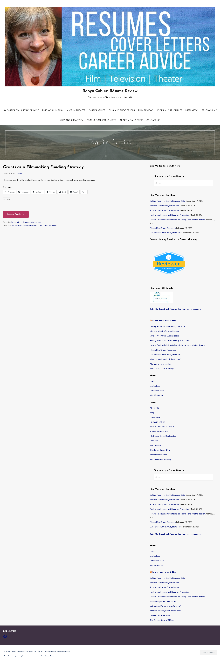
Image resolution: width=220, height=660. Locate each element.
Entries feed (155, 386)
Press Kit (154, 440)
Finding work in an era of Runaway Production (169, 215)
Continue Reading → (16, 214)
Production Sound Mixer (101, 120)
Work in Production (158, 454)
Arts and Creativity (71, 120)
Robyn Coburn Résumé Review (109, 91)
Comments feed (157, 390)
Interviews (191, 110)
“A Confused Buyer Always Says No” (165, 232)
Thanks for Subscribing (160, 450)
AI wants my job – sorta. (160, 364)
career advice (17, 225)
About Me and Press (131, 120)
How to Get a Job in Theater (162, 426)
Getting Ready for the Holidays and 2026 (167, 201)
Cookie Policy (49, 656)
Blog (152, 412)
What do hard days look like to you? (165, 359)
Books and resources (169, 110)
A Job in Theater (76, 110)
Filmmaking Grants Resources (163, 228)
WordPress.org (156, 395)
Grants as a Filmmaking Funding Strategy (43, 167)
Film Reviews (145, 110)
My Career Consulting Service (21, 110)
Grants (45, 225)
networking (53, 225)
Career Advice (97, 110)
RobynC (20, 173)
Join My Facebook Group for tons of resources (175, 309)
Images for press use (159, 431)
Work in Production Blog (160, 459)
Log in (152, 381)
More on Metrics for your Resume (164, 205)
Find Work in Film (52, 110)
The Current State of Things (162, 368)
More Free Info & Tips (164, 321)
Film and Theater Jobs (122, 110)
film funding (37, 225)
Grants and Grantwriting (32, 222)
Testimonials (209, 110)
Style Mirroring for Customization (164, 210)
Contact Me (153, 120)
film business (28, 225)
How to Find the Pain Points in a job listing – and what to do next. (177, 219)
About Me (154, 408)
